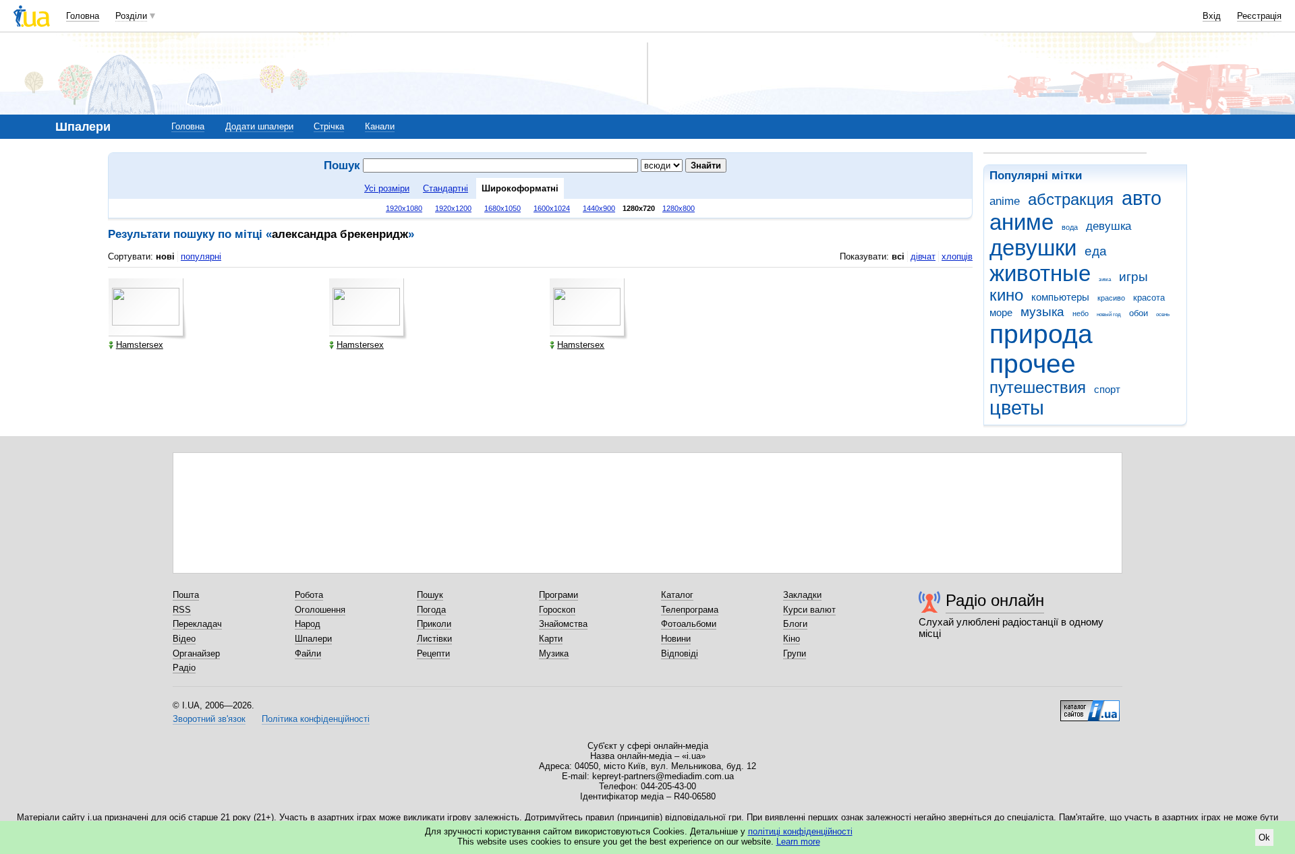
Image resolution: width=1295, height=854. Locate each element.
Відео (184, 639)
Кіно (791, 639)
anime (1004, 201)
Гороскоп (557, 610)
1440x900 (599, 208)
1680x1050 (502, 208)
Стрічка (329, 126)
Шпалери (313, 639)
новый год (1109, 314)
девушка (1108, 226)
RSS (182, 610)
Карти (551, 639)
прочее (1032, 363)
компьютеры (1060, 297)
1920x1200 (453, 208)
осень (1163, 314)
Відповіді (679, 653)
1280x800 (678, 208)
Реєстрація (1259, 16)
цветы (1016, 408)
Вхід (1212, 16)
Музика (554, 653)
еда (1096, 251)
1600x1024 (552, 208)
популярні (201, 256)
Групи (794, 653)
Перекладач (197, 624)
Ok (1264, 837)
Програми (558, 595)
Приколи (434, 624)
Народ (307, 624)
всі (898, 256)
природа (1041, 333)
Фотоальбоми (688, 624)
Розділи (131, 16)
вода (1070, 227)
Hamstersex (139, 345)
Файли (308, 653)
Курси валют (809, 610)
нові (165, 256)
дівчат (923, 256)
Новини (676, 639)
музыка (1042, 312)
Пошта (186, 595)
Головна (82, 16)
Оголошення (320, 610)
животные (1040, 273)
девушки (1032, 247)
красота (1149, 298)
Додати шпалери (259, 126)
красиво (1111, 298)
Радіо (184, 668)
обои (1138, 313)
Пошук (430, 595)
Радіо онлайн (995, 600)
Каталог (677, 595)
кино (1006, 295)
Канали (380, 126)
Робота (309, 595)
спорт (1107, 389)
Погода (431, 610)
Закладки (802, 595)
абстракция (1071, 199)
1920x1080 (404, 208)
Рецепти (433, 653)
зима (1105, 279)
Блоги (795, 624)
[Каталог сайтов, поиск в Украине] (1090, 705)
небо (1080, 313)
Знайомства (563, 624)
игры (1133, 277)
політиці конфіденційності (800, 831)
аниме (1021, 222)
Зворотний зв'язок (209, 719)
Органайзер (196, 653)
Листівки (434, 639)
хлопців (957, 256)
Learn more (798, 841)
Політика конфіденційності (316, 719)
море (1000, 312)
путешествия (1037, 387)
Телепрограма (689, 610)
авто (1141, 198)
